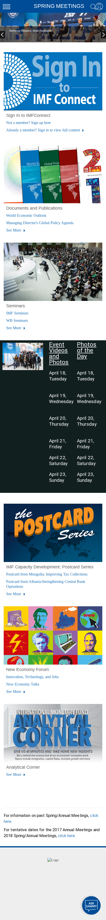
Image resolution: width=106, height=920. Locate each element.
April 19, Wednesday (61, 398)
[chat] (91, 905)
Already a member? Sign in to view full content (43, 130)
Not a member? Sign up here (28, 123)
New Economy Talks (22, 684)
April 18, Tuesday (58, 376)
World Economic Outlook (26, 215)
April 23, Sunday (57, 477)
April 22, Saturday (58, 460)
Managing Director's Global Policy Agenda (39, 223)
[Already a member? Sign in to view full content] (53, 81)
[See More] (53, 174)
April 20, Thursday (59, 421)
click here (66, 835)
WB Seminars (17, 320)
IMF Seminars (17, 313)
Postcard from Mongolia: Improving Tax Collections (47, 574)
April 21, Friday (57, 444)
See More (14, 230)
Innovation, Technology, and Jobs (32, 677)
